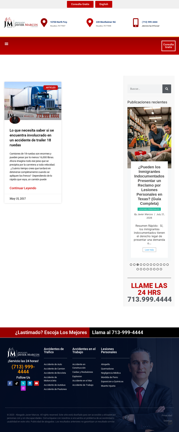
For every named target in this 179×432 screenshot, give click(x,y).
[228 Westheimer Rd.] (89, 22)
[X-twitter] (23, 383)
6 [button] (147, 264)
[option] (149, 187)
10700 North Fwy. (58, 22)
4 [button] (141, 264)
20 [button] (161, 269)
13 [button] (138, 269)
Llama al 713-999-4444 (117, 332)
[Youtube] (36, 383)
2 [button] (134, 264)
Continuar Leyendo (23, 188)
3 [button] (138, 264)
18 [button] (154, 269)
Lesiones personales (149, 218)
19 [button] (157, 269)
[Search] (166, 88)
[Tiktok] (16, 383)
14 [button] (141, 269)
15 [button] (144, 269)
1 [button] (131, 264)
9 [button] (157, 264)
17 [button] (151, 269)
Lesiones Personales (109, 350)
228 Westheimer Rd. (106, 22)
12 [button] (167, 264)
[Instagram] (23, 388)
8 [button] (154, 264)
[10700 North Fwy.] (44, 22)
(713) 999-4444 (149, 22)
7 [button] (151, 264)
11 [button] (164, 264)
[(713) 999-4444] (135, 22)
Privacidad (167, 415)
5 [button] (144, 264)
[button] (6, 43)
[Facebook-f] (10, 383)
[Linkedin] (29, 383)
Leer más (149, 255)
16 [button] (147, 269)
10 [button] (161, 264)
